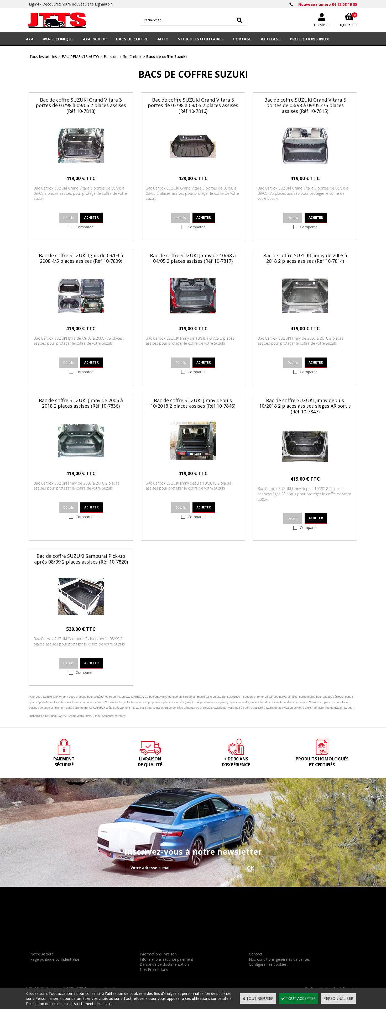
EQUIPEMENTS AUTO (80, 56)
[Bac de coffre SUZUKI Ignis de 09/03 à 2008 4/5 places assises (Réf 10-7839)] (81, 317)
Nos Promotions (154, 969)
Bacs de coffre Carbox (123, 56)
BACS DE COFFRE (132, 38)
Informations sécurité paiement (166, 959)
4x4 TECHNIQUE (58, 38)
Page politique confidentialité (54, 959)
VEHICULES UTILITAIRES (201, 38)
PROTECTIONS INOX (309, 38)
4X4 (29, 38)
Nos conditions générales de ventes (279, 959)
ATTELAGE (270, 38)
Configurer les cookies (268, 964)
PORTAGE (242, 38)
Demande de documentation (164, 964)
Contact (255, 954)
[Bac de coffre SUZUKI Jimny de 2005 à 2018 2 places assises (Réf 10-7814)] (305, 317)
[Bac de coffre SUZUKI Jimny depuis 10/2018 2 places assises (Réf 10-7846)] (193, 462)
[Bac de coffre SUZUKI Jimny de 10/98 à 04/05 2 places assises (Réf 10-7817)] (193, 317)
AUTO (163, 38)
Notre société (42, 954)
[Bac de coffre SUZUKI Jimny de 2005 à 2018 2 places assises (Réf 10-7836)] (81, 462)
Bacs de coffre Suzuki (166, 56)
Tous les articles (43, 56)
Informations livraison (158, 954)
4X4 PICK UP (95, 38)
